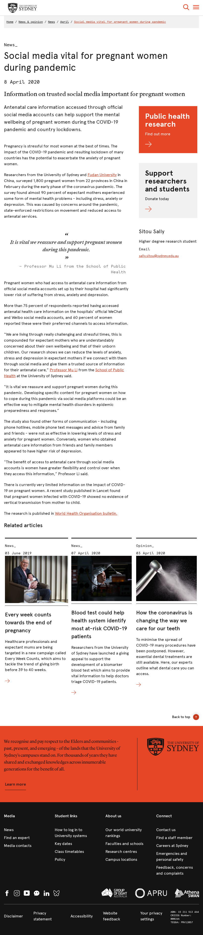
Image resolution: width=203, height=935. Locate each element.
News (51, 21)
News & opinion (31, 21)
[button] (186, 8)
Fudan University (102, 174)
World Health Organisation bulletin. (86, 513)
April (64, 21)
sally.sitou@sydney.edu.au (159, 256)
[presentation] (36, 611)
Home (9, 21)
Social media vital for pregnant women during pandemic (120, 21)
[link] (25, 830)
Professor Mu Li (63, 370)
